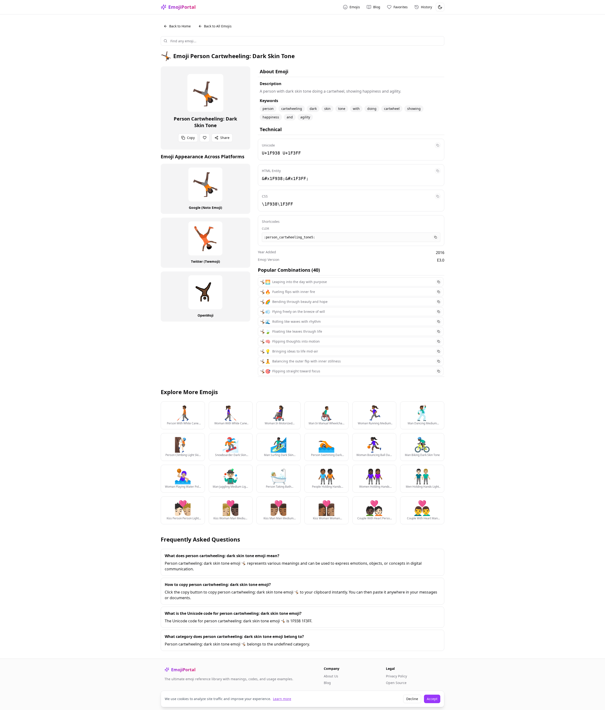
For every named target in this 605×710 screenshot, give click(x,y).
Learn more (282, 699)
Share (224, 137)
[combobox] (302, 41)
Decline (412, 699)
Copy (191, 137)
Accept (432, 699)
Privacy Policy (396, 676)
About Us (331, 676)
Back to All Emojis (218, 26)
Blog (327, 682)
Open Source (396, 682)
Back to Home (180, 26)
